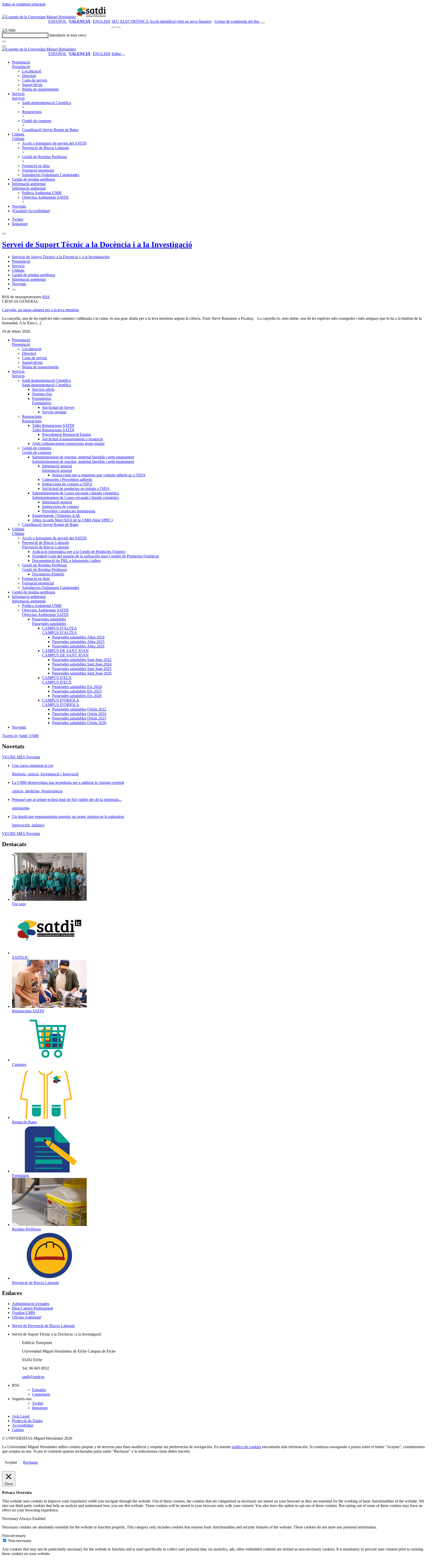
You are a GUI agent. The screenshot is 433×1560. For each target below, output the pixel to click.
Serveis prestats (54, 412)
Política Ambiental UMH (42, 193)
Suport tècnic (32, 85)
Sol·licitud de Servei (58, 407)
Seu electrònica (130, 21)
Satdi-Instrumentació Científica (46, 103)
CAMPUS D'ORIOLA (60, 700)
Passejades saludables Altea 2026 (78, 646)
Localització (31, 71)
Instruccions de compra (60, 506)
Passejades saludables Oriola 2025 (79, 718)
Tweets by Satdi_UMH (20, 736)
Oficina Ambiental (26, 1317)
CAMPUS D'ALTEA (59, 628)
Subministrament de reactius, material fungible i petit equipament (83, 457)
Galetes (18, 1430)
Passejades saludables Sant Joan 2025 (82, 669)
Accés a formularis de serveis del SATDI (54, 143)
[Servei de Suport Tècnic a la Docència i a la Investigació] (92, 17)
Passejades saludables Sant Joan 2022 (82, 660)
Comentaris (41, 1394)
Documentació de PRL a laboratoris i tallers (66, 560)
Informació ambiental (29, 184)
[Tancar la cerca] (4, 46)
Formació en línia (36, 166)
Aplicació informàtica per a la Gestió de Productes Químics (79, 551)
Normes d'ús (42, 394)
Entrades (39, 1390)
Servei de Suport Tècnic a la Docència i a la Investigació (97, 244)
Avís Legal (20, 1416)
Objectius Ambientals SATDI (45, 197)
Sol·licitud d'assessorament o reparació (72, 439)
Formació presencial (38, 170)
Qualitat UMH (23, 1313)
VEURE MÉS (21, 757)
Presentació (21, 62)
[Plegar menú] (123, 55)
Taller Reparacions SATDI (53, 425)
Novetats (19, 206)
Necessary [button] (10, 1518)
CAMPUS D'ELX (57, 678)
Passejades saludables (49, 619)
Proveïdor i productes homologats (68, 511)
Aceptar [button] (11, 1462)
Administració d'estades (30, 1304)
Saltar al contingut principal (23, 4)
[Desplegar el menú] (119, 27)
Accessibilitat (22, 1425)
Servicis (18, 94)
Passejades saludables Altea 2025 (78, 642)
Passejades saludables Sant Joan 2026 (82, 673)
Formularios (41, 398)
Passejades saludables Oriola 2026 (79, 723)
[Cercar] (4, 41)
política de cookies (246, 1447)
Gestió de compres (36, 121)
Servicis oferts (43, 389)
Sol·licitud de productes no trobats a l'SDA (76, 488)
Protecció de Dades (27, 1421)
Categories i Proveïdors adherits (67, 479)
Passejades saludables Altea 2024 (78, 637)
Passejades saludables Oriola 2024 (79, 714)
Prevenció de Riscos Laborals (45, 148)
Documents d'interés (48, 574)
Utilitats (18, 134)
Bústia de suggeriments (40, 89)
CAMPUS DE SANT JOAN (65, 651)
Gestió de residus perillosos (33, 179)
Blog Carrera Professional (32, 1308)
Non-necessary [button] (14, 1535)
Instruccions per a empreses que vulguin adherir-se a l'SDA (99, 475)
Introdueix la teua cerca (67, 35)
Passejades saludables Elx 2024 (77, 687)
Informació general (57, 466)
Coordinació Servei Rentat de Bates (50, 130)
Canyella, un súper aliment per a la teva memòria (40, 310)
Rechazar (30, 1462)
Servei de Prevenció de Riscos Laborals (43, 1326)
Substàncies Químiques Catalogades (50, 175)
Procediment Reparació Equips (66, 434)
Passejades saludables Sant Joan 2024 (82, 664)
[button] (21, 67)
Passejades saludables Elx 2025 (77, 691)
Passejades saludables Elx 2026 (77, 696)
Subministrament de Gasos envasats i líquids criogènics (75, 493)
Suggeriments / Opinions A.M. (56, 515)
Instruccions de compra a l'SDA (67, 484)
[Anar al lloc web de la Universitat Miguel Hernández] (39, 17)
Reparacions (32, 112)
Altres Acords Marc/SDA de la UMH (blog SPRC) (72, 520)
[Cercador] (263, 23)
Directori (29, 76)
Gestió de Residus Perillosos (44, 157)
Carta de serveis (34, 80)
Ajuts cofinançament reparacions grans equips (68, 443)
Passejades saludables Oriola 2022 (79, 709)
